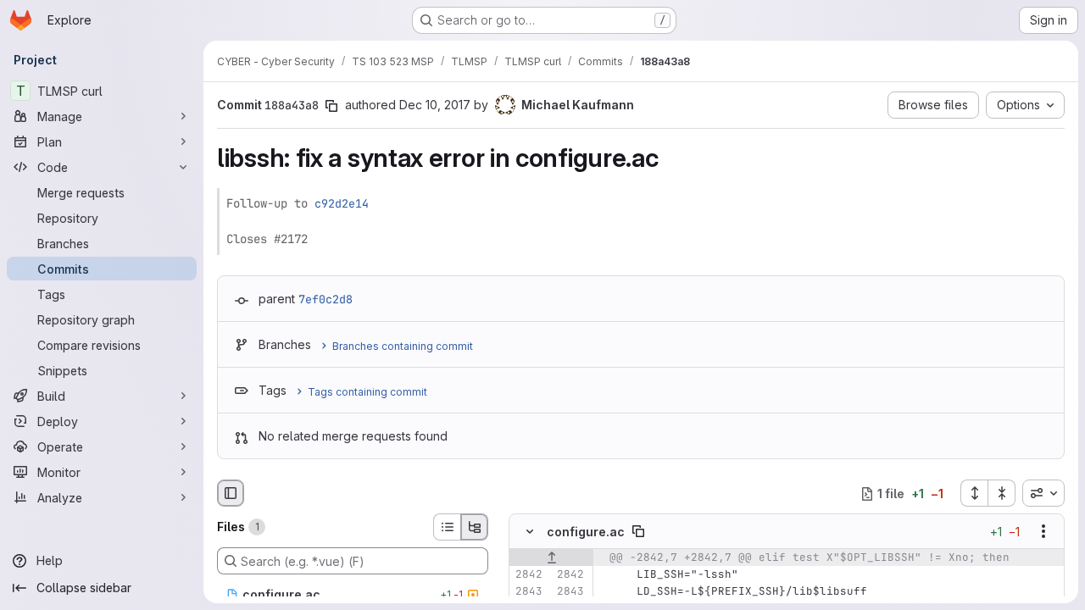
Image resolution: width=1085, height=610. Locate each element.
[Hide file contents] (530, 532)
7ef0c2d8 (325, 299)
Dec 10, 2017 (434, 104)
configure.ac (586, 531)
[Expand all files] (974, 493)
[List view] (446, 527)
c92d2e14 (341, 203)
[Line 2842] (528, 575)
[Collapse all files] (1001, 493)
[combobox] (1043, 493)
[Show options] (1043, 532)
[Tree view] (474, 527)
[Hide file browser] (230, 493)
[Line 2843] (528, 592)
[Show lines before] (551, 558)
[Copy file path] (638, 532)
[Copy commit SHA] (331, 106)
